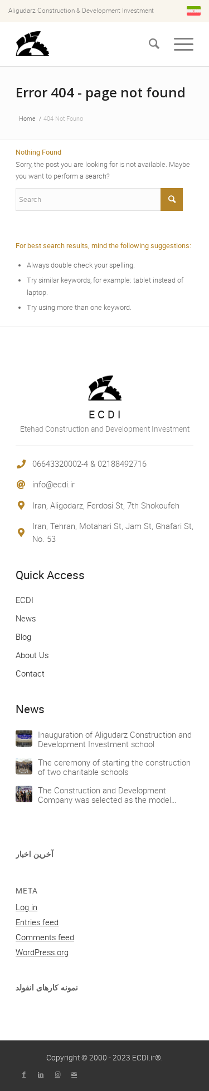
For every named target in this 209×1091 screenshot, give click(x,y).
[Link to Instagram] (57, 1074)
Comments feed (45, 936)
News (26, 618)
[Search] (154, 44)
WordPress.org (42, 951)
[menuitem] (154, 44)
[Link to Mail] (74, 1074)
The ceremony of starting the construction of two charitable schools (114, 767)
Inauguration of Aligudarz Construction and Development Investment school (115, 739)
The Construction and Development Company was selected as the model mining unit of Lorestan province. (104, 799)
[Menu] (183, 44)
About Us (32, 654)
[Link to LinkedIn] (40, 1074)
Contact (30, 673)
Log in (26, 906)
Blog (23, 636)
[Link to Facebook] (24, 1074)
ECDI (24, 599)
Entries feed (37, 921)
